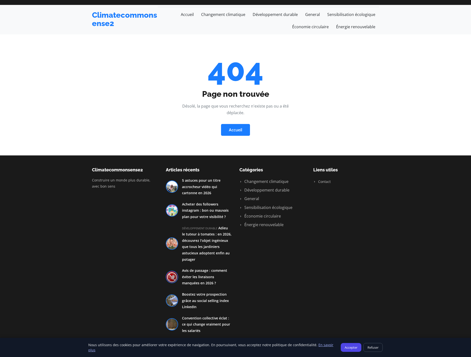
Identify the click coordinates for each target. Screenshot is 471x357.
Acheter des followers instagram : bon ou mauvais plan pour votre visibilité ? (205, 210)
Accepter (351, 347)
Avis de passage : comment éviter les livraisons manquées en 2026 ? (204, 276)
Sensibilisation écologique (351, 14)
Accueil (187, 14)
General (312, 14)
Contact (324, 181)
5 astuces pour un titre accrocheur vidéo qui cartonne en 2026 (201, 186)
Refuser (373, 347)
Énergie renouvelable (355, 26)
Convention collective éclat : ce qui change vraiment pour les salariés (206, 324)
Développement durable (275, 14)
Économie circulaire (310, 26)
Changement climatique (223, 14)
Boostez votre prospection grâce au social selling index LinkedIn (205, 300)
